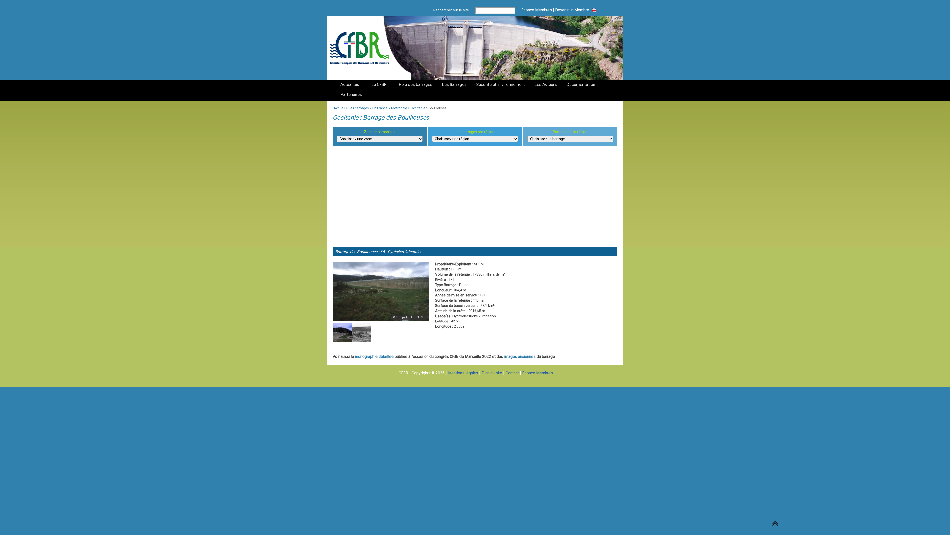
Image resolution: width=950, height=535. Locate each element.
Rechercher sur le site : (452, 10)
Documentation (581, 84)
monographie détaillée (374, 356)
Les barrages (359, 108)
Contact (512, 373)
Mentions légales (463, 373)
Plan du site (492, 373)
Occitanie (418, 108)
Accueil (339, 108)
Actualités (349, 84)
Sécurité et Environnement (500, 84)
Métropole (399, 108)
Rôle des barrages (415, 84)
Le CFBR (379, 84)
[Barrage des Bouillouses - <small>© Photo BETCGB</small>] (381, 291)
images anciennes (520, 356)
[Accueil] (362, 48)
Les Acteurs (546, 84)
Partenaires (351, 94)
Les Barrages (454, 84)
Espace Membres (536, 10)
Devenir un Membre (572, 10)
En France (380, 108)
